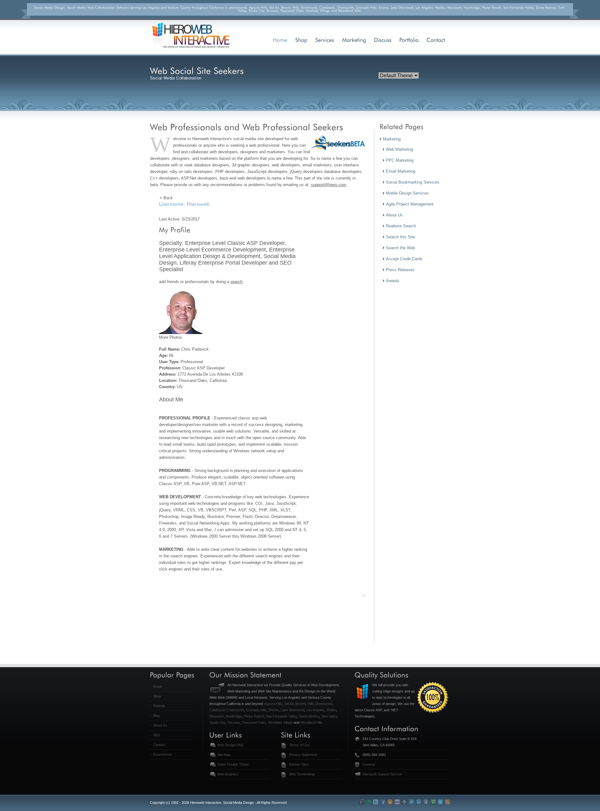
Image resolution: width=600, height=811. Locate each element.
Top (363, 595)
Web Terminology (302, 774)
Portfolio (159, 706)
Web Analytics (227, 774)
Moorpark (216, 716)
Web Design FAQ (230, 745)
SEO (156, 735)
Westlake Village (280, 722)
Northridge (234, 716)
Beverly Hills (304, 704)
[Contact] (436, 40)
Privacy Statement (303, 755)
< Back (166, 197)
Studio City (217, 722)
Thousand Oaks (254, 722)
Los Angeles (315, 710)
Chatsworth (235, 710)
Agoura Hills (273, 704)
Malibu (331, 710)
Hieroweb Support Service (382, 774)
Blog (156, 715)
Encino (273, 710)
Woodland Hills (311, 722)
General (368, 764)
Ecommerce (162, 754)
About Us (160, 725)
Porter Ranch (254, 716)
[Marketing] (354, 40)
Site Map (223, 755)
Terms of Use (299, 745)
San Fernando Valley (281, 716)
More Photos (170, 337)
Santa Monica (309, 716)
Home (157, 686)
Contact (159, 745)
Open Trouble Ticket (232, 764)
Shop (157, 696)
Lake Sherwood (292, 710)
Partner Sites (299, 764)
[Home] (280, 40)
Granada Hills (256, 710)
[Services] (324, 40)
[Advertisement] (264, 634)
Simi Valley (329, 716)
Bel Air (288, 704)
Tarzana (233, 722)
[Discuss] (383, 40)
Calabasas (217, 710)
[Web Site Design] (301, 40)
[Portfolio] (409, 40)
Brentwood (324, 704)
